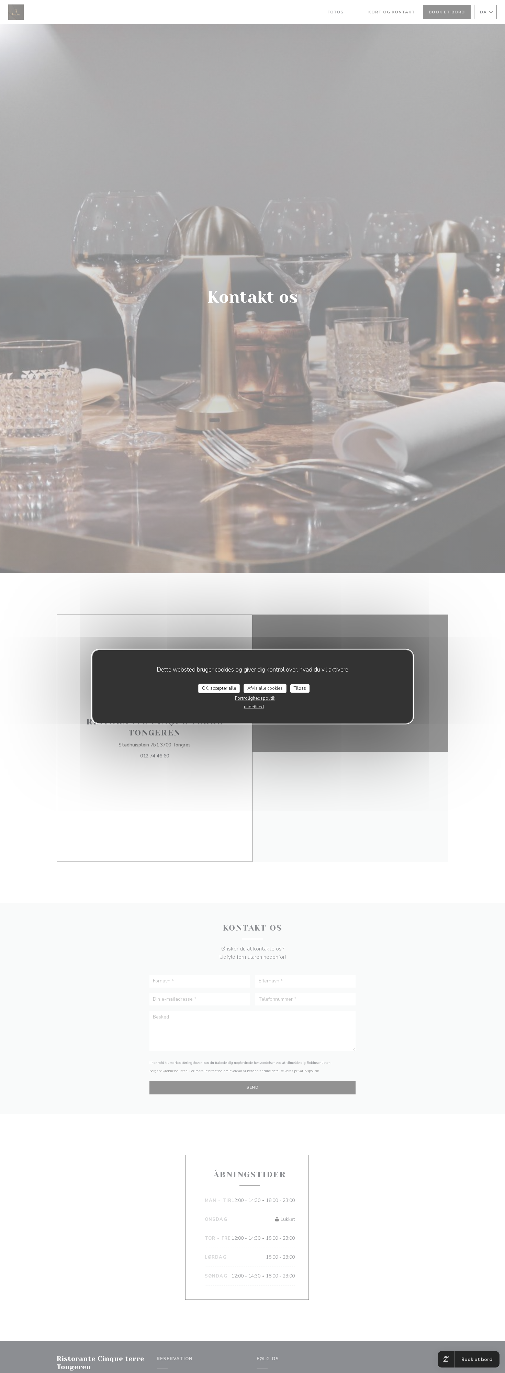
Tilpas (300, 688)
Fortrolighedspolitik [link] (255, 698)
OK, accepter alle (219, 688)
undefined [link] (254, 707)
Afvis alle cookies (265, 688)
